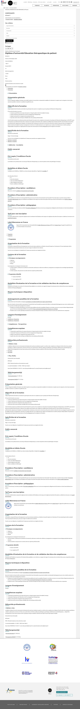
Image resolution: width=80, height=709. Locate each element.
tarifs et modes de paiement (63, 479)
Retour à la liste (9, 42)
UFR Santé (7, 15)
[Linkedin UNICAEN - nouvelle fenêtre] (69, 2)
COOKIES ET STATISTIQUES (68, 704)
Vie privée (56, 704)
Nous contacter (61, 692)
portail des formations (12, 218)
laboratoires (35, 2)
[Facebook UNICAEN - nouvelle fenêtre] (66, 2)
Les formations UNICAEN (13, 7)
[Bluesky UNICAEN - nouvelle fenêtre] (64, 2)
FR (58, 2)
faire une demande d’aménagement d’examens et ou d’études (45, 308)
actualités (25, 2)
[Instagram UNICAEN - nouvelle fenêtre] (67, 2)
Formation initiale (9, 19)
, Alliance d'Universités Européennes (25, 691)
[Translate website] (61, 2)
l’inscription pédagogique (31, 207)
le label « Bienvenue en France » (44, 225)
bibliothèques (30, 2)
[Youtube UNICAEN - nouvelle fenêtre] (71, 2)
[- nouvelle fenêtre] (5, 68)
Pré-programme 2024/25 (15, 379)
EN (60, 2)
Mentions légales (23, 704)
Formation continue (18, 19)
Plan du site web (11, 704)
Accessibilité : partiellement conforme (40, 704)
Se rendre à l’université (64, 695)
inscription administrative (13, 199)
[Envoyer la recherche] (78, 2)
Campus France (58, 225)
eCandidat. (44, 171)
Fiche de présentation (15, 375)
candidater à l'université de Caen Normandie (25, 190)
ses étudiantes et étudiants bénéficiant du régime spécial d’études (39, 301)
